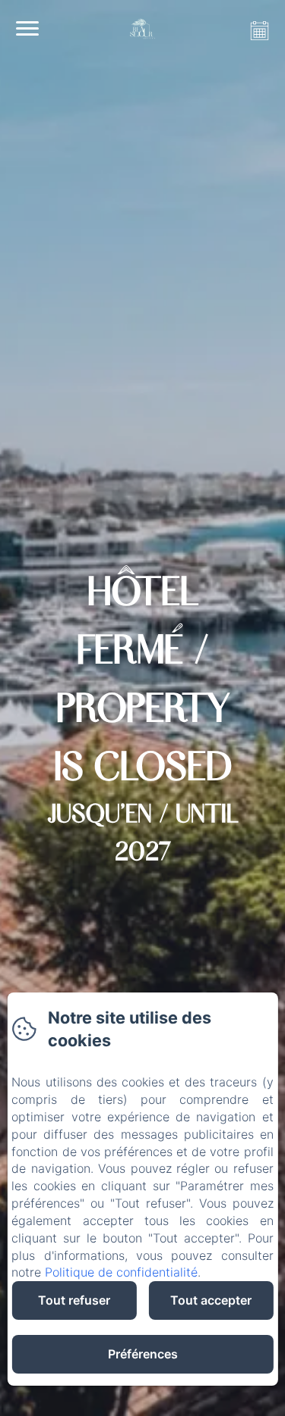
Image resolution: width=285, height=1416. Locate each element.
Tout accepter (211, 1300)
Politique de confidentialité (121, 1272)
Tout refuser (74, 1300)
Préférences (143, 1353)
